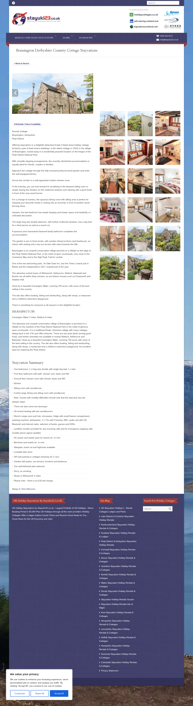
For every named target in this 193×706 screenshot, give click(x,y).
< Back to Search (21, 63)
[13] (167, 222)
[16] (167, 250)
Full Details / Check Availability (27, 124)
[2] (140, 135)
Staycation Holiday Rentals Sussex (117, 599)
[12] (140, 222)
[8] (140, 193)
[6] (167, 164)
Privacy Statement (109, 670)
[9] (167, 193)
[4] (112, 164)
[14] (112, 250)
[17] (112, 279)
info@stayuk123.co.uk (169, 40)
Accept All (59, 693)
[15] (140, 250)
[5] (140, 164)
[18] (140, 279)
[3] (167, 135)
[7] (112, 193)
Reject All (39, 693)
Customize (20, 693)
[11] (112, 222)
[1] (112, 135)
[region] (39, 684)
